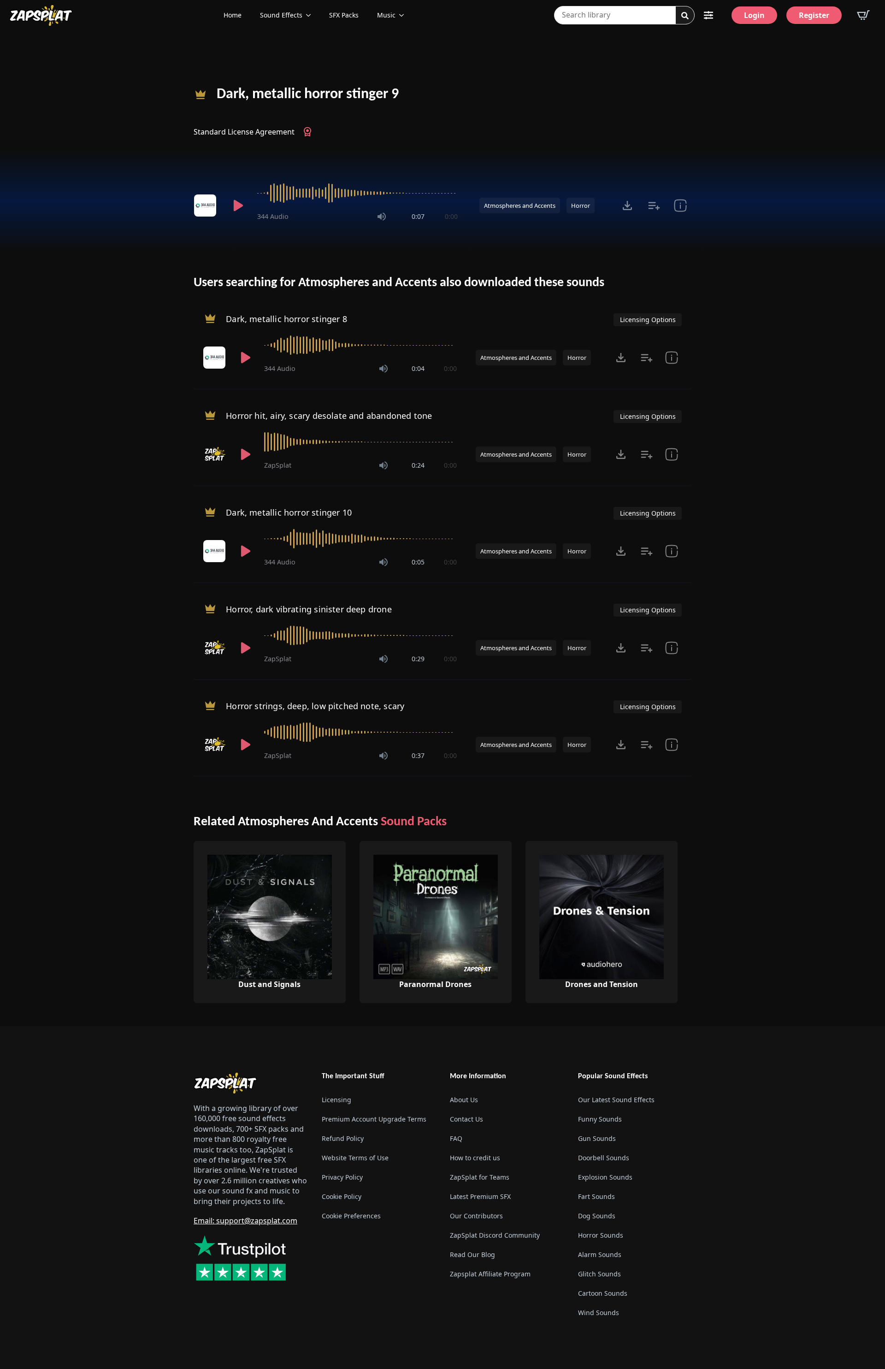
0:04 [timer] (418, 368)
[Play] (237, 205)
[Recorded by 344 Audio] (206, 205)
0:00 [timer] (451, 216)
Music (386, 15)
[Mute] (381, 216)
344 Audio (273, 216)
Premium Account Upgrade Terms (374, 1119)
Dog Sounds (596, 1216)
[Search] (685, 15)
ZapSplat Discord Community (495, 1235)
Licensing (336, 1100)
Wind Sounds (598, 1313)
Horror (580, 205)
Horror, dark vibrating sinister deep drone (309, 609)
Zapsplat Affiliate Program (490, 1274)
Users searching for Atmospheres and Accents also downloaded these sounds (399, 282)
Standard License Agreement (244, 132)
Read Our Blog (472, 1255)
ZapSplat (277, 465)
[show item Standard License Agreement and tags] (680, 205)
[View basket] (863, 15)
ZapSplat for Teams (479, 1177)
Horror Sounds (600, 1235)
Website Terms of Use (355, 1158)
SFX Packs (344, 15)
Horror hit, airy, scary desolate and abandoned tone (329, 415)
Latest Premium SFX (480, 1197)
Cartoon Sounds (602, 1293)
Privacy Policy (342, 1177)
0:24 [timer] (418, 465)
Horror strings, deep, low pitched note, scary (315, 705)
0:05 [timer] (418, 562)
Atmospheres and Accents (519, 205)
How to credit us (475, 1158)
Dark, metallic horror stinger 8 (286, 318)
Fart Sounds (596, 1197)
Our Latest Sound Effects (616, 1100)
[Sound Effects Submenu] (311, 15)
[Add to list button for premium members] (654, 205)
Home (233, 15)
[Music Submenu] (404, 15)
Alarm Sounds (599, 1255)
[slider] (357, 193)
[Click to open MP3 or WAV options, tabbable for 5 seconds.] (627, 205)
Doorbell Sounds (603, 1158)
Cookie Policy (341, 1197)
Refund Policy (343, 1138)
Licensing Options (648, 319)
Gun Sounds (597, 1138)
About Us (464, 1100)
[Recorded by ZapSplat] (215, 454)
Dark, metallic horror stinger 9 (308, 94)
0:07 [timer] (418, 216)
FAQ (456, 1138)
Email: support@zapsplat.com (245, 1221)
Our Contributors (476, 1216)
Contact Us (466, 1119)
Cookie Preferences (351, 1216)
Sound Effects (281, 15)
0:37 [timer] (418, 755)
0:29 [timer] (418, 658)
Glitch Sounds (599, 1274)
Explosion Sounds (605, 1177)
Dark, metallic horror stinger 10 (289, 512)
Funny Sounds (600, 1119)
